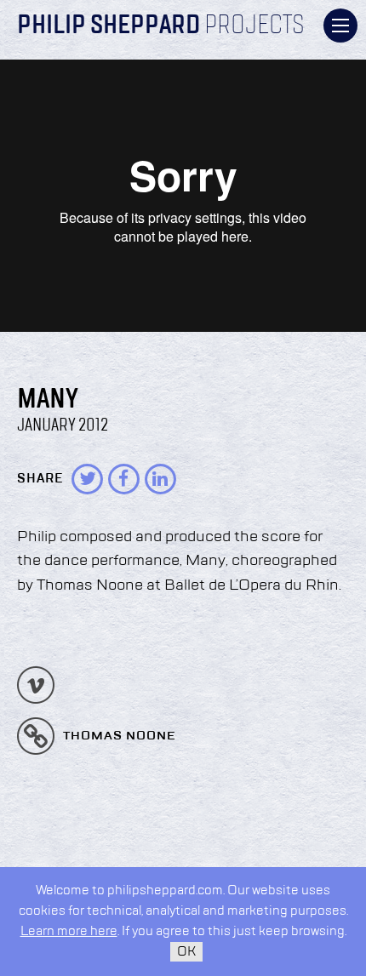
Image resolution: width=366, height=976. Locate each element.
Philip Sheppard (108, 26)
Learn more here (68, 931)
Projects (254, 26)
